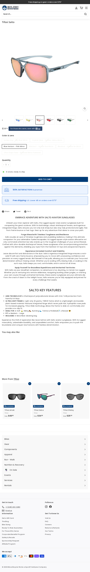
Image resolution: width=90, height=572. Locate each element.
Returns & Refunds (52, 528)
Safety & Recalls (8, 537)
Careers (48, 524)
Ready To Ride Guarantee (12, 528)
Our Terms (49, 531)
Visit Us (48, 518)
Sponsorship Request (10, 541)
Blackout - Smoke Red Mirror (41, 146)
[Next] (86, 120)
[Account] (76, 7)
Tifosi (16, 379)
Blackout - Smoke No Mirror (69, 146)
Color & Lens (8, 135)
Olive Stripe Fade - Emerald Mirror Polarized (22, 152)
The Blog (5, 521)
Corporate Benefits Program (13, 534)
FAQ (46, 521)
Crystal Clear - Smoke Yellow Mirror (47, 140)
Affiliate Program (8, 544)
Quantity (6, 160)
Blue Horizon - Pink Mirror (14, 146)
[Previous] (3, 120)
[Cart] (81, 7)
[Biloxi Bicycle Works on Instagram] (46, 506)
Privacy (48, 534)
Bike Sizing (6, 524)
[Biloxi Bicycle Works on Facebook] (50, 506)
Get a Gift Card (8, 518)
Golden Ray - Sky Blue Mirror (16, 140)
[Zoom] (84, 108)
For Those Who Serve (10, 531)
